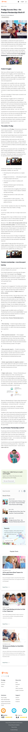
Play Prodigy (4, 697)
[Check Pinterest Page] (8, 676)
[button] (18, 1)
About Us (3, 682)
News (2, 686)
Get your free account (8, 481)
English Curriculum (20, 690)
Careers (3, 684)
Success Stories (5, 17)
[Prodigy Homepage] (5, 673)
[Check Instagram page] (6, 676)
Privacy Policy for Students (14, 725)
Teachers (18, 699)
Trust (17, 686)
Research (18, 684)
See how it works (9, 540)
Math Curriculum (19, 688)
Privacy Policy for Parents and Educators (14, 722)
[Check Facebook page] (2, 676)
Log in (22, 1)
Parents (17, 697)
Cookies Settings (14, 729)
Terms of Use (14, 727)
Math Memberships (5, 699)
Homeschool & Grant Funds (5, 704)
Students (18, 701)
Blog (17, 682)
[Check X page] (4, 676)
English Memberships (5, 701)
